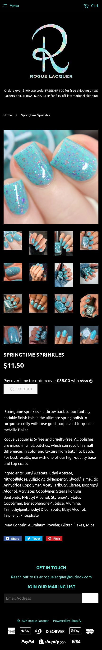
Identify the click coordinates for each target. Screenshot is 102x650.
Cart (94, 6)
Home (8, 115)
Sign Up (90, 598)
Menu (14, 6)
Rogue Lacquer (38, 620)
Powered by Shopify (67, 620)
